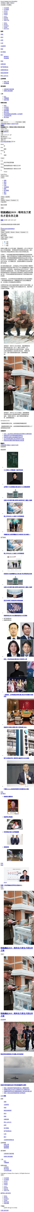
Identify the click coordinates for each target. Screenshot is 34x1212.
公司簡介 (6, 107)
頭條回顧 (3, 64)
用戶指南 (6, 117)
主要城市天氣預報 (9, 89)
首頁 (5, 105)
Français (6, 1189)
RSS (5, 96)
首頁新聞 (3, 1019)
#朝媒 (8, 123)
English (6, 1183)
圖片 (2, 55)
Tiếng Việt (6, 1190)
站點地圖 (6, 99)
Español (6, 1187)
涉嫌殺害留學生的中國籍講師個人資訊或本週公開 (18, 1091)
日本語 (6, 1184)
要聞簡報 (6, 1147)
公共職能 (6, 109)
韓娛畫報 (6, 58)
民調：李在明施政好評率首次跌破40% (11, 885)
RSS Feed (6, 28)
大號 (7, 245)
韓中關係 (3, 52)
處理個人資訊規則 (6, 1193)
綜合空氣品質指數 (6, 141)
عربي (5, 1186)
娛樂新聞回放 (4, 70)
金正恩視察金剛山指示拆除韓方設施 (14, 438)
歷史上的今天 (4, 75)
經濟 (2, 40)
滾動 (2, 34)
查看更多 (6, 131)
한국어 (6, 1181)
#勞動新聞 (3, 123)
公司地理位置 (7, 115)
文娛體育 (3, 46)
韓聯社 (2, 125)
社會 (2, 43)
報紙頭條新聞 (4, 72)
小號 (7, 242)
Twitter (5, 27)
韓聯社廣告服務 (8, 90)
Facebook (6, 25)
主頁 (2, 1096)
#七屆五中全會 (14, 123)
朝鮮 (2, 49)
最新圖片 (6, 56)
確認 (2, 208)
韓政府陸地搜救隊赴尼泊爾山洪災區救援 (12, 1054)
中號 (7, 243)
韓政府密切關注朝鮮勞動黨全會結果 (14, 440)
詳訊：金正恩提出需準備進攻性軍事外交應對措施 (18, 433)
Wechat (6, 24)
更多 (2, 792)
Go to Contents (4, 1)
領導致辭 (6, 110)
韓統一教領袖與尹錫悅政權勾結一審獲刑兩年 (16, 1088)
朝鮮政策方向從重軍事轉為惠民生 (13, 435)
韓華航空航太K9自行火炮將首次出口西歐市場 (16, 1089)
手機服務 (6, 98)
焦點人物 (6, 81)
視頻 (2, 61)
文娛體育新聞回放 (9, 1139)
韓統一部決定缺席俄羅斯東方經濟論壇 (14, 1093)
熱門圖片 (3, 793)
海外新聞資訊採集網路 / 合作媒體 (13, 114)
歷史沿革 (6, 112)
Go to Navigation (13, 1)
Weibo (5, 23)
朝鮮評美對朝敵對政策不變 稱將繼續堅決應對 (13, 1085)
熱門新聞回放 (4, 67)
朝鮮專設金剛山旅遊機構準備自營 (13, 437)
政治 (2, 37)
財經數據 (6, 83)
